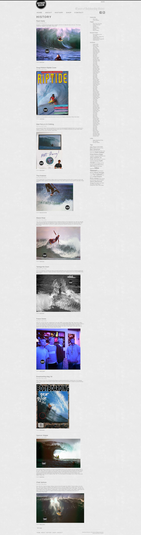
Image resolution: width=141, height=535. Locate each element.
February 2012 (96, 118)
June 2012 (95, 113)
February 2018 (96, 49)
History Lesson (42, 371)
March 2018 (95, 48)
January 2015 (96, 80)
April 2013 (95, 102)
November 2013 (96, 95)
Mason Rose (40, 218)
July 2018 (95, 47)
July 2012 (95, 112)
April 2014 (95, 89)
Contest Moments (96, 24)
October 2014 (96, 83)
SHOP (68, 12)
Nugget (91, 174)
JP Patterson (103, 159)
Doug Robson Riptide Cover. (46, 68)
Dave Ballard (99, 152)
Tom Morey (92, 184)
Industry (94, 29)
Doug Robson (94, 154)
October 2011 (96, 122)
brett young (102, 150)
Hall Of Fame (42, 62)
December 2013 (96, 94)
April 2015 (95, 77)
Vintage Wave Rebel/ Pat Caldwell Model (98, 37)
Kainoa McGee (94, 161)
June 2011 (95, 127)
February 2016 (96, 66)
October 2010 (96, 136)
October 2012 (96, 109)
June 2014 (95, 87)
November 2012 (96, 108)
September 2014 (96, 84)
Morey (92, 173)
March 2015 (95, 78)
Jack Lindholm (94, 157)
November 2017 (96, 50)
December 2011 (96, 120)
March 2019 (95, 45)
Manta (95, 164)
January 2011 (96, 132)
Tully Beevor (97, 184)
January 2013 (96, 106)
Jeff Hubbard (97, 159)
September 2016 (96, 60)
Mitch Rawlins (100, 171)
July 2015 (95, 74)
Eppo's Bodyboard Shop (98, 140)
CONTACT (78, 12)
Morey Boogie (99, 173)
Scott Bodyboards (93, 179)
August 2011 (95, 125)
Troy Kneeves (41, 176)
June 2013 (95, 100)
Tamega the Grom (42, 267)
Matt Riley (93, 166)
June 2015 (95, 75)
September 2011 (96, 123)
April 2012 (95, 116)
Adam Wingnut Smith (95, 146)
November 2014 (96, 81)
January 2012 (96, 119)
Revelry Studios (96, 142)
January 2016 (96, 67)
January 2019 (96, 46)
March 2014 (95, 90)
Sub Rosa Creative (100, 533)
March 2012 (95, 117)
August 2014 (95, 85)
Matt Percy (100, 164)
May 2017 (95, 55)
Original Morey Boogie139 (98, 39)
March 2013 (95, 104)
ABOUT (48, 12)
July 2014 (95, 86)
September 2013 (96, 97)
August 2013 (95, 98)
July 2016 (95, 62)
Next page (39, 528)
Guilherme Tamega (94, 156)
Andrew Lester (96, 147)
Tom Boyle (101, 183)
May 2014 (95, 88)
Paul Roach (97, 176)
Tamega (92, 183)
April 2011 (95, 129)
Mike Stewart (94, 169)
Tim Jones (96, 183)
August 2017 (95, 53)
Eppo (101, 154)
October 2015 (96, 70)
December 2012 (96, 107)
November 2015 (96, 69)
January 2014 (96, 92)
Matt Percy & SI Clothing (45, 124)
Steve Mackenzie (96, 181)
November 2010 (96, 134)
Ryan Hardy (40, 21)
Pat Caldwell (97, 175)
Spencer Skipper (42, 435)
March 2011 (95, 130)
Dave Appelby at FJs (97, 34)
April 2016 (95, 64)
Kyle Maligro (97, 162)
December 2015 (96, 68)
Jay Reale (95, 35)
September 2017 (96, 52)
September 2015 (96, 71)
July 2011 (95, 126)
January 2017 (96, 58)
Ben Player (101, 147)
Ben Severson (95, 149)
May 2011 (95, 128)
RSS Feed (103, 12)
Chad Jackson (41, 482)
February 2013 (96, 105)
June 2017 (95, 54)
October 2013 (96, 96)
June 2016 (95, 63)
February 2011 (96, 131)
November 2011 (96, 121)
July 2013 (95, 99)
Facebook (100, 12)
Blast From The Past (43, 212)
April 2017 (95, 56)
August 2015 (95, 73)
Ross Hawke (94, 178)
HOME (39, 12)
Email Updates (96, 20)
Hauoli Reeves (96, 40)
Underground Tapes (94, 185)
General (94, 25)
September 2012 (96, 110)
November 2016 (96, 59)
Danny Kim (92, 152)
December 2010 (96, 133)
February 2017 (96, 57)
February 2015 (96, 79)
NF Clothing (95, 141)
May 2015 (95, 76)
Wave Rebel (101, 185)
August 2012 (95, 111)
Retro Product (42, 170)
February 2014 (96, 91)
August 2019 (95, 44)
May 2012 (95, 115)
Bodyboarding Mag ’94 (44, 376)
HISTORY (59, 12)
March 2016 (95, 65)
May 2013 (95, 101)
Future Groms (41, 319)
